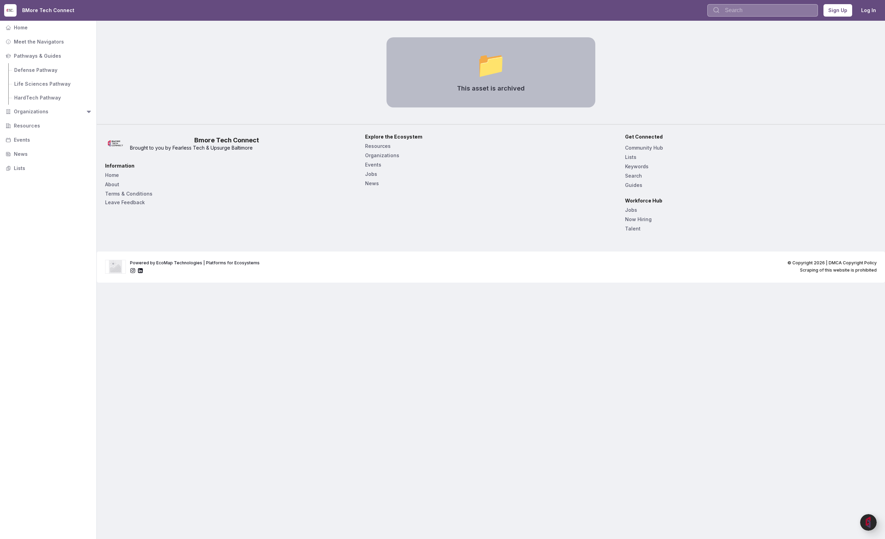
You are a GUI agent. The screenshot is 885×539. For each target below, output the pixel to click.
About (112, 184)
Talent (633, 228)
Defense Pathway (35, 70)
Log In (868, 10)
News (16, 154)
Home (16, 27)
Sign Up (837, 10)
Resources (22, 126)
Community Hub (644, 148)
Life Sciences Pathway (42, 84)
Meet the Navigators (34, 42)
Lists (14, 168)
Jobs (371, 174)
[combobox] (762, 10)
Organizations (26, 111)
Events (17, 140)
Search (633, 176)
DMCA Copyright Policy (853, 262)
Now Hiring (638, 219)
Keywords (637, 166)
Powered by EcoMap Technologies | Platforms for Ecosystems (195, 262)
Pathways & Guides (32, 56)
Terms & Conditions (128, 194)
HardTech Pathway (37, 98)
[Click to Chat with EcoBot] (868, 522)
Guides (633, 185)
